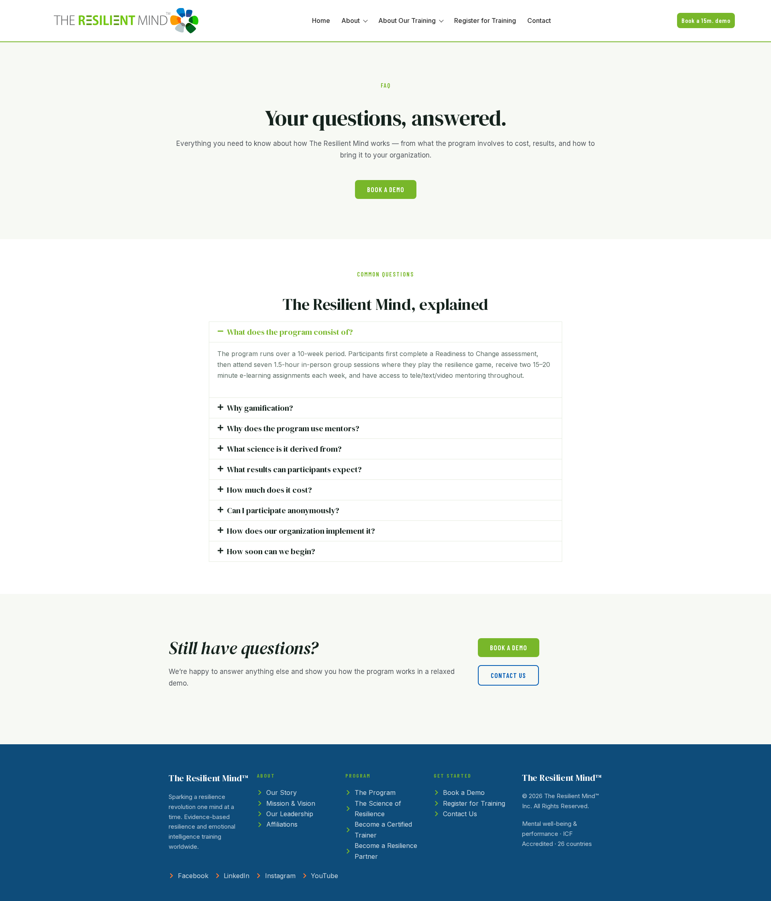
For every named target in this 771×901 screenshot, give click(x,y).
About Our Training (407, 20)
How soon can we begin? (271, 551)
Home (321, 20)
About (350, 20)
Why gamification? (260, 408)
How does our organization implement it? (301, 531)
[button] (385, 332)
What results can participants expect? (294, 469)
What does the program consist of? (290, 332)
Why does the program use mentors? (293, 428)
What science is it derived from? (284, 449)
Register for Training (485, 20)
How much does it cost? (269, 490)
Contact (539, 20)
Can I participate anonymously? (283, 510)
